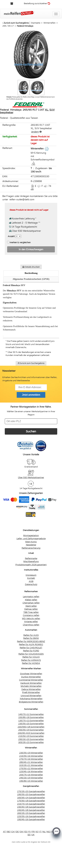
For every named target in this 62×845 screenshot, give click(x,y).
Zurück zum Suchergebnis (16, 23)
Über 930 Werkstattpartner (31, 477)
